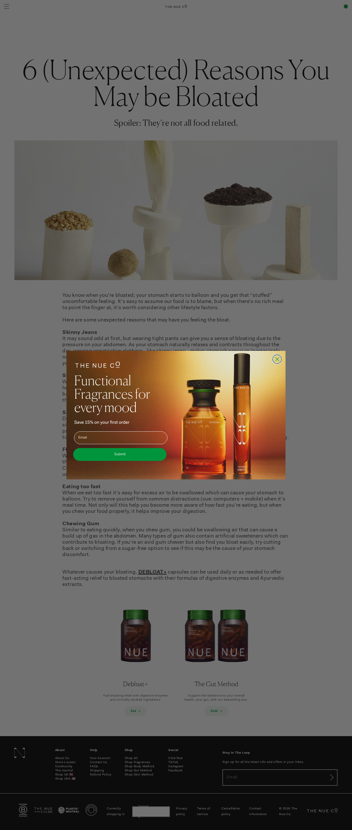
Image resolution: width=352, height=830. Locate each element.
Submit (119, 454)
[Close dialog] (277, 359)
